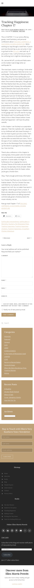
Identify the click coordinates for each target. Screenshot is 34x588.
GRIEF (6, 348)
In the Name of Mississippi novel (15, 354)
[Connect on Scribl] (29, 531)
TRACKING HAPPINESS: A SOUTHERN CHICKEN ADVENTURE (14, 206)
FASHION (7, 337)
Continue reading (17, 584)
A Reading (7, 389)
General (15, 31)
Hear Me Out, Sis (9, 400)
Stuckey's (11, 224)
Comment (4, 255)
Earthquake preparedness (10, 222)
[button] (2, 3)
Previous (7, 238)
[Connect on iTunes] (25, 531)
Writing (22, 31)
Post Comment (8, 314)
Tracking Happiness (8, 226)
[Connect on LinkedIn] (8, 531)
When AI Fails (8, 395)
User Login (5, 537)
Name (3, 280)
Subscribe (7, 456)
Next (28, 238)
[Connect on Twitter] (3, 531)
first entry (16, 51)
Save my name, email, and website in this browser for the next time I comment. (16, 305)
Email (3, 288)
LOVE (6, 359)
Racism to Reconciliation (12, 362)
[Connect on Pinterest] (16, 531)
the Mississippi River (22, 224)
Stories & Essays (9, 365)
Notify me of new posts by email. (15, 310)
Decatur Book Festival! (11, 392)
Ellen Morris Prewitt (17, 29)
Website (4, 296)
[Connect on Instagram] (12, 531)
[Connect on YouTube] (21, 531)
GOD (6, 345)
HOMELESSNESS (10, 351)
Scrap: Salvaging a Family (12, 397)
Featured (7, 339)
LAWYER (7, 357)
